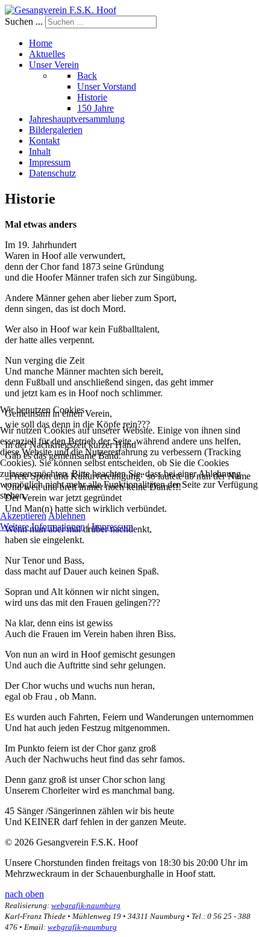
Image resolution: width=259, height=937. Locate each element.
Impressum (112, 526)
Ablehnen (67, 516)
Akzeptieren (23, 516)
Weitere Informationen (42, 526)
